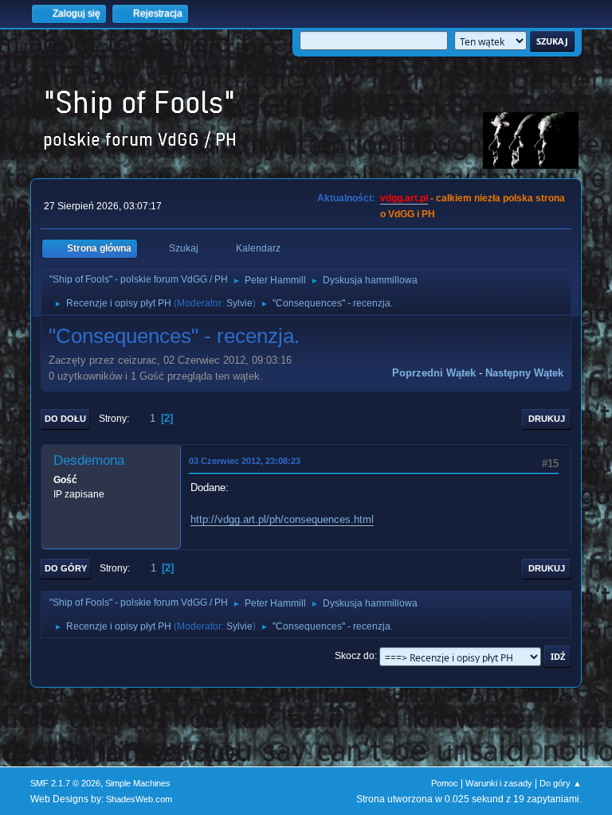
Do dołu (65, 418)
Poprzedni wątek (434, 373)
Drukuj (546, 418)
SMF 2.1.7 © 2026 (65, 783)
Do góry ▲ (560, 783)
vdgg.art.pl (404, 198)
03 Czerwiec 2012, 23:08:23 (244, 461)
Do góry (66, 568)
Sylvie (239, 303)
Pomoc (444, 783)
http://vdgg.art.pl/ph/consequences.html (282, 519)
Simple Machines (138, 783)
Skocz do (355, 655)
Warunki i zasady (498, 783)
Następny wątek (524, 373)
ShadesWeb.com (139, 799)
